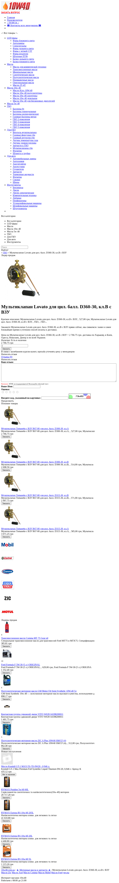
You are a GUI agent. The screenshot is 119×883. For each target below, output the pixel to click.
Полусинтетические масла (26, 77)
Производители (14, 20)
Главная (11, 17)
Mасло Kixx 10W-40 (22, 90)
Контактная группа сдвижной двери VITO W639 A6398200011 (32, 714)
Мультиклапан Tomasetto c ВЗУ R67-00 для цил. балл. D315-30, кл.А (35, 528)
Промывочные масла (23, 80)
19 (2, 661)
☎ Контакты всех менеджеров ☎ (24, 25)
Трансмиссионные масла (25, 69)
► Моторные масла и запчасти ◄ (34, 870)
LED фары (12, 38)
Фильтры (17, 151)
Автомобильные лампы (24, 158)
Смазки (16, 179)
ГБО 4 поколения (21, 124)
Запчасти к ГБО (20, 145)
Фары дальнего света (23, 48)
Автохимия (18, 161)
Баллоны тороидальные (24, 111)
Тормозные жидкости (23, 174)
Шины (16, 182)
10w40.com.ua (8, 870)
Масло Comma (30, 872)
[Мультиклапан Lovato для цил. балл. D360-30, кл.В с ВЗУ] (23, 299)
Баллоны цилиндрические (26, 114)
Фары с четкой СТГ (22, 51)
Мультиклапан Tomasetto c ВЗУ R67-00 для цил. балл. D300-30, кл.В (35, 462)
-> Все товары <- (9, 33)
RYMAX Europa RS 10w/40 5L (16, 859)
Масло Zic (6, 872)
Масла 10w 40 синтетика (25, 95)
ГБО (9, 106)
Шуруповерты (20, 208)
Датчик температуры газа (25, 140)
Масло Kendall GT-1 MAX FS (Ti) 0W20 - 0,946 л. (25, 766)
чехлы (66, 872)
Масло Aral (17, 872)
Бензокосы (18, 187)
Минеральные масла (23, 72)
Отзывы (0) (6, 357)
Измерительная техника (24, 195)
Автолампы (18, 43)
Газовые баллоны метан (24, 116)
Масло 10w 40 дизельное (25, 98)
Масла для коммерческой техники (29, 67)
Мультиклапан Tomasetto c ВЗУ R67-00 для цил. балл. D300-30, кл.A (35, 428)
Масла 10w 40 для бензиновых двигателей (34, 101)
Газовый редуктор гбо (24, 137)
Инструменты (14, 185)
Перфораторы (19, 200)
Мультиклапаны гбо (23, 148)
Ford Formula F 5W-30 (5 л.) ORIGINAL (20, 664)
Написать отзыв (9, 354)
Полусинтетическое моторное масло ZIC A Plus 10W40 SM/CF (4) (33, 740)
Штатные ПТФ (20, 56)
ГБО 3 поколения (21, 122)
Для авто (11, 156)
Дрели (16, 190)
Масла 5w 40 (13, 103)
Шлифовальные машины (25, 206)
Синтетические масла (23, 74)
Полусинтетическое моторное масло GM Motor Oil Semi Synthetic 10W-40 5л (38, 691)
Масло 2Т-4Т (19, 85)
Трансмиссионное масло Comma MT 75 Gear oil (24, 638)
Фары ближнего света (24, 40)
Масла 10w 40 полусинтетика (27, 93)
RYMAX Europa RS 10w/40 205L (17, 812)
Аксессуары (19, 166)
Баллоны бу (18, 109)
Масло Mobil (44, 872)
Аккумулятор (19, 164)
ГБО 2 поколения (21, 119)
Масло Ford (57, 872)
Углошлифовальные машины (27, 203)
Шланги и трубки (21, 153)
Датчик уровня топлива (24, 143)
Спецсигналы (19, 46)
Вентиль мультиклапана (25, 132)
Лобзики (17, 198)
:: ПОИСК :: (13, 22)
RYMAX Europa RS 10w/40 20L (17, 836)
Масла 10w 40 (14, 88)
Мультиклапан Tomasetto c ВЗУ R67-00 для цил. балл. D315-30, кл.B (35, 495)
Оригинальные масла (23, 82)
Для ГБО (11, 130)
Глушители (18, 169)
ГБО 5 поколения (21, 127)
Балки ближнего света (24, 61)
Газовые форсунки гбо (24, 135)
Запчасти (17, 172)
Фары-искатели (20, 53)
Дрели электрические (23, 192)
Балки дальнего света (23, 59)
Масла (10, 64)
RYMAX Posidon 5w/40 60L (15, 789)
